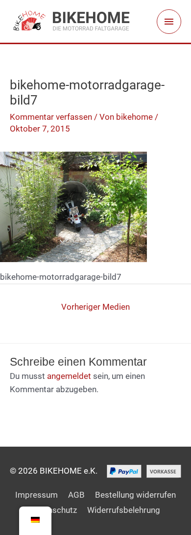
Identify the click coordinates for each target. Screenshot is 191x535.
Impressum (36, 495)
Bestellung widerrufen (135, 495)
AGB (76, 495)
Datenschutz (54, 510)
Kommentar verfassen (51, 117)
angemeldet (69, 376)
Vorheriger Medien (95, 307)
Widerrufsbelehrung (123, 510)
